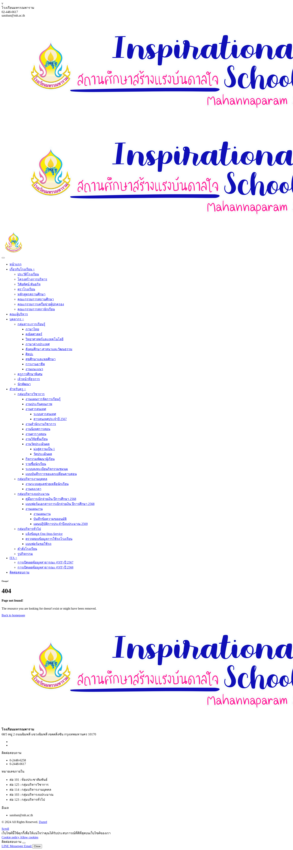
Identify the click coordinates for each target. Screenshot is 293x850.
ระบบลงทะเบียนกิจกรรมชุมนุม (47, 469)
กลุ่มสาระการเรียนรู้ (31, 324)
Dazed (43, 822)
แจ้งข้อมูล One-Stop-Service (44, 534)
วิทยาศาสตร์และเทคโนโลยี (44, 339)
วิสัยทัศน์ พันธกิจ (29, 284)
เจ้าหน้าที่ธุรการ (29, 379)
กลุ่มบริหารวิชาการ (31, 394)
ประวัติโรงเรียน (28, 274)
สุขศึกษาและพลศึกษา (41, 359)
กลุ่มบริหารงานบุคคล (32, 479)
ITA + (13, 558)
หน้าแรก (16, 264)
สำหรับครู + (18, 389)
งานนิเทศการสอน (38, 429)
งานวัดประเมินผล (38, 444)
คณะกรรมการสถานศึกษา (36, 299)
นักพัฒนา (24, 384)
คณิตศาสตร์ (34, 334)
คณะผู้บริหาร (19, 314)
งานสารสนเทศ (36, 409)
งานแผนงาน (34, 509)
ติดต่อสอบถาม (19, 572)
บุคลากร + (17, 319)
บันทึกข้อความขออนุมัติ (50, 519)
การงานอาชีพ (35, 364)
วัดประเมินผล (42, 454)
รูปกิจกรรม (25, 553)
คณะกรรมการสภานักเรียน (36, 309)
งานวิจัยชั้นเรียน (37, 439)
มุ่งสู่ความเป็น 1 (44, 449)
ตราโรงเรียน (26, 289)
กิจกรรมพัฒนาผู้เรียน (40, 459)
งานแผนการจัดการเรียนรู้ (43, 399)
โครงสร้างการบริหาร (32, 279)
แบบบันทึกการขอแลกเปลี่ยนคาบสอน (51, 474)
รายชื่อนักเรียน (36, 464)
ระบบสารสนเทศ (44, 414)
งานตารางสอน (36, 434)
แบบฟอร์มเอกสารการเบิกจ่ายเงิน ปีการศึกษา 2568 (60, 504)
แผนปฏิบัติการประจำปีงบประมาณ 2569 (60, 524)
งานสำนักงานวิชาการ (41, 424)
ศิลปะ (29, 354)
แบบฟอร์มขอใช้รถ (38, 544)
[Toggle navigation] (3, 257)
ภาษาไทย (32, 329)
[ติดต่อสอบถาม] (24, 842)
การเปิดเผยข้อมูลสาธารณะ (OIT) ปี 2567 (45, 562)
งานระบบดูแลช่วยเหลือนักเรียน (47, 484)
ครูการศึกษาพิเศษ (30, 374)
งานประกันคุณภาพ (39, 404)
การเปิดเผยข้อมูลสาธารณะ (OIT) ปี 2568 (45, 567)
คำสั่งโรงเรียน (27, 548)
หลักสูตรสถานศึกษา (31, 294)
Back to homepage (13, 615)
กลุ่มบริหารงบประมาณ (33, 494)
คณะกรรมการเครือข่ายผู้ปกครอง (41, 304)
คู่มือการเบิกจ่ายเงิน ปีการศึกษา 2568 (51, 499)
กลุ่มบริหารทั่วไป (29, 529)
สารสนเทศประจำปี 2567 (50, 419)
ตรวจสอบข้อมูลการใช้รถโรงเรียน (49, 539)
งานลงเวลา (33, 489)
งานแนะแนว (34, 369)
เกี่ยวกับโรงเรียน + (22, 269)
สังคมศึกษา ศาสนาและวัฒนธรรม (49, 349)
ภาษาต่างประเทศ (38, 344)
